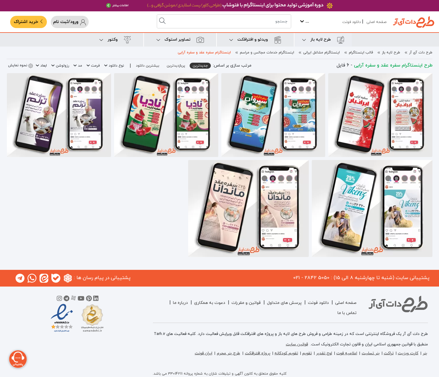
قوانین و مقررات (246, 303)
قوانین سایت (297, 344)
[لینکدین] (96, 299)
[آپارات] (73, 299)
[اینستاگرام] (59, 299)
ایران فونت (203, 353)
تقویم (307, 353)
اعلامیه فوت (346, 353)
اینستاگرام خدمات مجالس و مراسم (267, 52)
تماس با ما (347, 313)
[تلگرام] (66, 299)
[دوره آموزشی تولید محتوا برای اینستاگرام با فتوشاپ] (219, 5)
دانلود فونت (351, 22)
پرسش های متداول (284, 303)
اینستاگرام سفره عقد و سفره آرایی (204, 52)
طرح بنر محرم (228, 353)
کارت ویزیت (408, 353)
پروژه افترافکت (257, 353)
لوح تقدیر (324, 353)
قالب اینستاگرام (361, 52)
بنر (425, 353)
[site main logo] (414, 22)
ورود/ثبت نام (66, 22)
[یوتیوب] (81, 299)
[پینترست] (89, 299)
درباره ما (180, 303)
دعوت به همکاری (209, 303)
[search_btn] (163, 21)
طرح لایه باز (391, 52)
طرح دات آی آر (420, 52)
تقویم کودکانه (286, 353)
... (306, 22)
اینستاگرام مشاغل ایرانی (321, 52)
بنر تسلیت (371, 353)
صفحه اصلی (376, 22)
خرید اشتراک (27, 22)
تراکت (389, 353)
